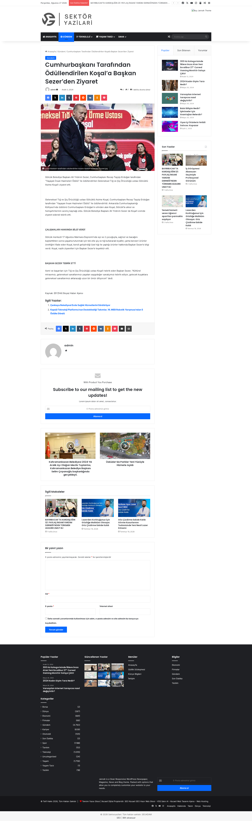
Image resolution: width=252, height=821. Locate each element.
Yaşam (45, 761)
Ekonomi (46, 716)
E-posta (49, 606)
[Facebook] (48, 98)
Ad (47, 594)
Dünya (45, 711)
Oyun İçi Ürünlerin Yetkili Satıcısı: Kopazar (192, 124)
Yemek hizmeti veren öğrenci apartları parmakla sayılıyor (172, 215)
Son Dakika (47, 738)
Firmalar (46, 720)
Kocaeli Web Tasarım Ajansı (182, 801)
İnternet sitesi (106, 606)
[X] (55, 98)
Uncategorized (49, 756)
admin (53, 90)
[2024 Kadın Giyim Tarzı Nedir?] (170, 85)
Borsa (45, 707)
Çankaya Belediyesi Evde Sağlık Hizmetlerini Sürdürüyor (80, 305)
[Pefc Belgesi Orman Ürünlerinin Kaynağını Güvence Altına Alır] (104, 683)
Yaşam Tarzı (106, 36)
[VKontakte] (90, 98)
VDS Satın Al (162, 801)
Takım (190, 806)
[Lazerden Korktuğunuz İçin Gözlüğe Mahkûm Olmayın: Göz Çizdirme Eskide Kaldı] (98, 508)
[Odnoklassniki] (97, 98)
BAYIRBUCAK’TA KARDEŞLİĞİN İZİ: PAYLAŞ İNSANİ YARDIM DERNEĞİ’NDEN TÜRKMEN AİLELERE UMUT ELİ (60, 523)
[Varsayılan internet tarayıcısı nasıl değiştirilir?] (170, 98)
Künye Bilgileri (134, 674)
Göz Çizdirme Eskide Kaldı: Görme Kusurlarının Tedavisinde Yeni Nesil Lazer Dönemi (133, 523)
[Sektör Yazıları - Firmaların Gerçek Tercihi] (68, 19)
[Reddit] (83, 98)
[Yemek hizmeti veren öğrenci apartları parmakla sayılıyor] (172, 201)
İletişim (131, 678)
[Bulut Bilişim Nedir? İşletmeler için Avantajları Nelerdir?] (170, 112)
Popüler (165, 50)
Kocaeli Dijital (107, 801)
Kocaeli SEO (134, 801)
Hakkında (181, 806)
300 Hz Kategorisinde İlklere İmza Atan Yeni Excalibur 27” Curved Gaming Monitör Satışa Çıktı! (192, 67)
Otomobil (46, 734)
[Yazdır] (129, 329)
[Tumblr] (69, 98)
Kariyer (45, 729)
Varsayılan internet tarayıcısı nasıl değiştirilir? (190, 97)
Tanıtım (45, 747)
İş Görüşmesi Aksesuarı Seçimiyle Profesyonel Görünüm (116, 3)
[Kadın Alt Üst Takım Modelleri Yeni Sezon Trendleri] (90, 667)
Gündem (67, 36)
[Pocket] (104, 98)
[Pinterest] (76, 98)
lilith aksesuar (129, 817)
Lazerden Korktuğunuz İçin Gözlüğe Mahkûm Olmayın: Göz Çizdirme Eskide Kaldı (96, 522)
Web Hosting (202, 801)
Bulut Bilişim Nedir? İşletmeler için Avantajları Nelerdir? (191, 111)
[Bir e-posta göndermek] (57, 90)
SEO (126, 801)
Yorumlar (202, 50)
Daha (121, 36)
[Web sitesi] (66, 350)
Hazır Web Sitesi (147, 801)
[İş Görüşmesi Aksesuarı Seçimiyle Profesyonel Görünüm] (196, 160)
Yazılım (45, 770)
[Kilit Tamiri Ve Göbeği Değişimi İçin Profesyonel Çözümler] (90, 683)
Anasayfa (50, 36)
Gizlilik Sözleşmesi (136, 669)
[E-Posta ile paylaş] (122, 329)
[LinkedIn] (62, 98)
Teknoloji (84, 36)
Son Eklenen (183, 50)
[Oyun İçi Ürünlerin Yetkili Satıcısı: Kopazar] (170, 126)
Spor (44, 743)
